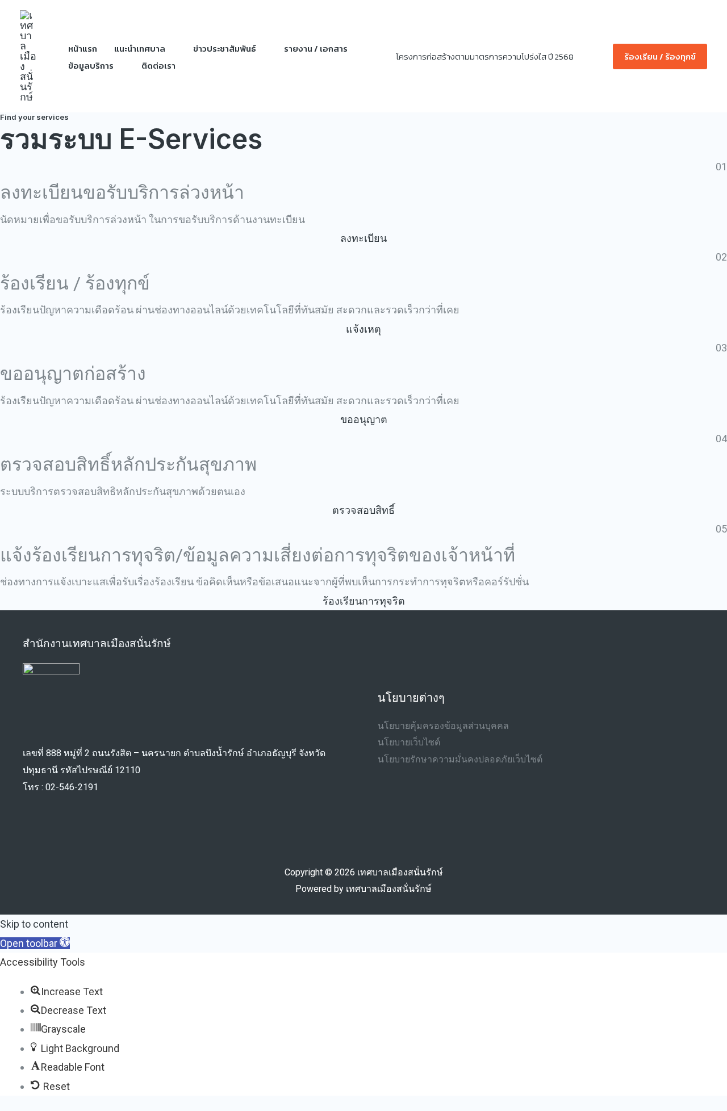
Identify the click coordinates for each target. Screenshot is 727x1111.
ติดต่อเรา (158, 65)
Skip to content (34, 924)
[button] (597, 56)
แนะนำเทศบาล (139, 48)
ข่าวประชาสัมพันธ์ (224, 48)
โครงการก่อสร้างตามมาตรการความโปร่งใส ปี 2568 (485, 56)
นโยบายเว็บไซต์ (409, 742)
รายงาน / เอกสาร (316, 48)
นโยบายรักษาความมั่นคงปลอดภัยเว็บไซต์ (460, 759)
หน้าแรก (82, 48)
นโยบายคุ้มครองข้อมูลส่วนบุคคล (443, 725)
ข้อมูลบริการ (91, 65)
